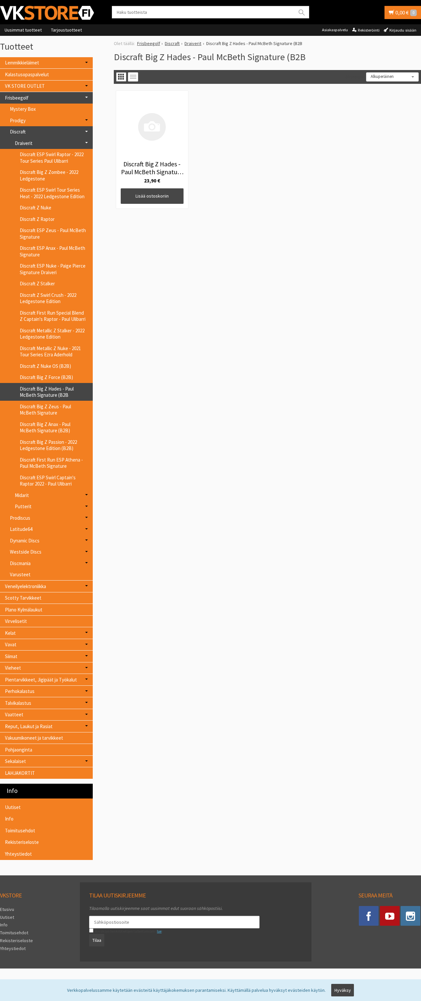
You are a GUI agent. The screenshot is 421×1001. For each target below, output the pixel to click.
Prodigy (18, 120)
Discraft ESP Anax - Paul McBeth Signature (52, 251)
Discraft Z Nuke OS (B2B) (45, 366)
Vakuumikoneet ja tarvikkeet (34, 738)
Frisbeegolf (17, 98)
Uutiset (13, 807)
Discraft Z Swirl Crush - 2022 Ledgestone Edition (48, 298)
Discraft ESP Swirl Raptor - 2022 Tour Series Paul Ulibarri (52, 157)
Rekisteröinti (369, 30)
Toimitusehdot (20, 830)
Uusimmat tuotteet (23, 30)
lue (159, 931)
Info (9, 819)
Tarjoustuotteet (66, 30)
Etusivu (7, 909)
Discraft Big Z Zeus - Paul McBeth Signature (45, 409)
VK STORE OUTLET (25, 86)
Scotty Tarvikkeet (23, 598)
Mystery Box (23, 109)
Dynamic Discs (24, 540)
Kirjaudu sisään (402, 30)
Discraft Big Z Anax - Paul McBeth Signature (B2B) (45, 427)
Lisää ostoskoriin (152, 196)
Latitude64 (21, 529)
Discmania (20, 563)
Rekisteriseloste (22, 842)
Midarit (22, 495)
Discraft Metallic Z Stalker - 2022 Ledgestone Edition (52, 333)
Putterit (23, 506)
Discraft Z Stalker (37, 283)
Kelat (10, 633)
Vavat (10, 644)
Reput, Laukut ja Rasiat (29, 726)
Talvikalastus (18, 703)
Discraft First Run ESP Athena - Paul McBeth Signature (51, 463)
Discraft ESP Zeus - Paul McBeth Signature (53, 233)
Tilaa (96, 940)
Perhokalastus (20, 691)
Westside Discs (25, 552)
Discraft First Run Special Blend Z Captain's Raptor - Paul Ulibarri (53, 316)
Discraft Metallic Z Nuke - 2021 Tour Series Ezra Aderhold (50, 351)
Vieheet (13, 668)
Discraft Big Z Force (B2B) (46, 377)
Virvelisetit (16, 621)
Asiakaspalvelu (335, 29)
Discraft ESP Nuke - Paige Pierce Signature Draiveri (53, 269)
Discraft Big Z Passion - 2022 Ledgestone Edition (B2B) (48, 445)
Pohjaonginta (18, 750)
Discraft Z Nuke (35, 207)
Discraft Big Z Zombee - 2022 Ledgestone (49, 175)
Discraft (18, 132)
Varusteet (20, 574)
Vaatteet (14, 714)
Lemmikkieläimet (22, 63)
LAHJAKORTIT (20, 773)
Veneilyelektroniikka (25, 586)
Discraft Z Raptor (37, 219)
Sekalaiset (15, 761)
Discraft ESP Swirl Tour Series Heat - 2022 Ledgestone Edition (52, 193)
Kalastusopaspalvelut (27, 74)
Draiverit (24, 143)
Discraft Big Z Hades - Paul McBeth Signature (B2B (47, 392)
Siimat (11, 656)
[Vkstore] (49, 13)
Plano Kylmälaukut (23, 610)
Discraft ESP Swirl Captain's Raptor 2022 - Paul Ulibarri (48, 480)
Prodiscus (20, 518)
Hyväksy (342, 990)
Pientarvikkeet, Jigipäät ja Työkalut (41, 680)
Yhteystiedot (18, 854)
